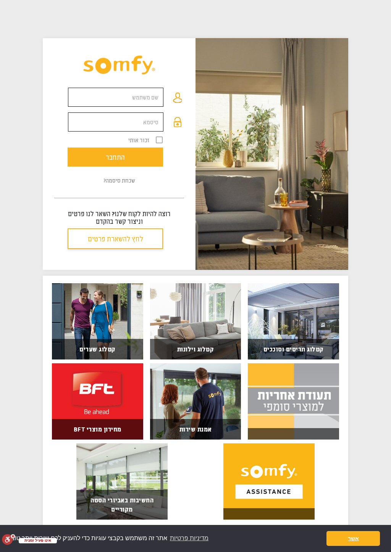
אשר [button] (353, 538)
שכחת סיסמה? (119, 180)
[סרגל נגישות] (8, 539)
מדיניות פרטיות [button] (189, 538)
